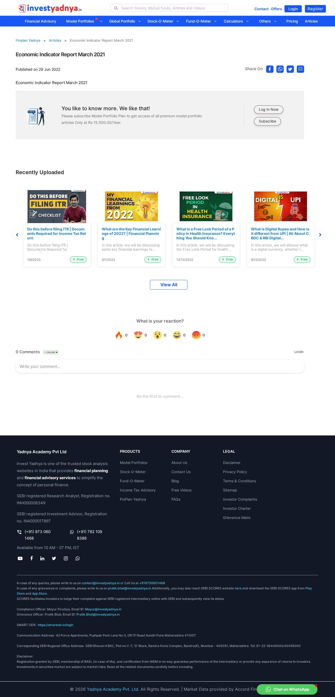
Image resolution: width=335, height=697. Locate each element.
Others (266, 21)
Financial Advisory (40, 21)
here (238, 588)
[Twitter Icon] (54, 558)
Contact (261, 9)
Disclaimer (232, 462)
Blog (175, 481)
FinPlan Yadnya (133, 499)
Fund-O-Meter (200, 21)
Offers (276, 9)
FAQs (175, 499)
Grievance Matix (237, 517)
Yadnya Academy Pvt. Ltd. (113, 689)
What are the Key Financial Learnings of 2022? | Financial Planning (131, 233)
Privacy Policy (235, 471)
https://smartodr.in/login (55, 625)
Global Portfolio (123, 21)
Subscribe (267, 121)
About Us (179, 462)
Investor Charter (237, 508)
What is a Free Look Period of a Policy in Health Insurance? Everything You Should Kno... (205, 233)
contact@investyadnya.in (101, 583)
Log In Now (268, 109)
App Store (39, 593)
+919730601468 (152, 583)
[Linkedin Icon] (42, 558)
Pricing (292, 21)
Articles (311, 21)
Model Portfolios (80, 21)
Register (315, 8)
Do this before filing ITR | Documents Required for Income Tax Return (56, 233)
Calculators (235, 21)
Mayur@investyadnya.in (103, 609)
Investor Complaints (240, 499)
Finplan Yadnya (28, 40)
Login (293, 9)
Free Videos (181, 490)
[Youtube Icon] (20, 558)
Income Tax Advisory (138, 490)
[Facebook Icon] (31, 558)
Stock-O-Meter (161, 21)
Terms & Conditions (239, 481)
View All (168, 284)
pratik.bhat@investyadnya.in (129, 588)
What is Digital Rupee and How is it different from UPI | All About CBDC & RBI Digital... (280, 233)
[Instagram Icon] (66, 558)
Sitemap (230, 490)
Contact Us (181, 471)
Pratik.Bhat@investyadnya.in (98, 614)
